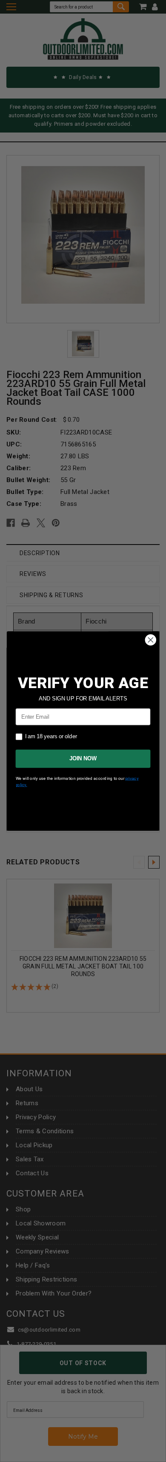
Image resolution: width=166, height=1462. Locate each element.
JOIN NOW (83, 759)
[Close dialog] (151, 640)
